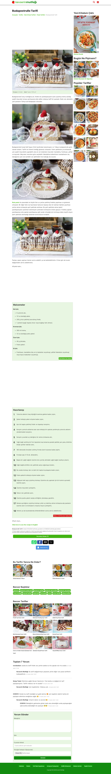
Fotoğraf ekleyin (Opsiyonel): (23, 750)
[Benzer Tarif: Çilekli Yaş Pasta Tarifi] (62, 609)
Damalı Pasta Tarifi (57, 634)
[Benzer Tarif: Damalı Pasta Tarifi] (62, 626)
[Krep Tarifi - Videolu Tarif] (92, 104)
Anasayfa (15, 15)
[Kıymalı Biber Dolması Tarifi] (92, 130)
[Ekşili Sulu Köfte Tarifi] (79, 117)
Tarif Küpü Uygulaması (38, 766)
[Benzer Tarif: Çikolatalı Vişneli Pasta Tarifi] (42, 642)
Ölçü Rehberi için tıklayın (65, 358)
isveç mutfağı (17, 593)
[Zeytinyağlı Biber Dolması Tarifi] (92, 91)
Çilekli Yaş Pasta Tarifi (58, 617)
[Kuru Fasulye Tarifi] (79, 156)
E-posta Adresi (19, 742)
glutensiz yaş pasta (64, 590)
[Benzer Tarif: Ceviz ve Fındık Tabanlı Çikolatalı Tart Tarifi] (22, 642)
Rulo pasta (15, 202)
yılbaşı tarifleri (66, 593)
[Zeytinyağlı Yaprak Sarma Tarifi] (92, 156)
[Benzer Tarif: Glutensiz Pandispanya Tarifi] (42, 609)
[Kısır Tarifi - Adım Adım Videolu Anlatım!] (79, 104)
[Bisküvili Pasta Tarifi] (92, 143)
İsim (15, 735)
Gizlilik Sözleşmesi (66, 766)
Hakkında (21, 766)
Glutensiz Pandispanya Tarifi (40, 617)
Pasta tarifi (36, 593)
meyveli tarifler (27, 593)
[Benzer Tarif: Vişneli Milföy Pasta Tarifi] (62, 642)
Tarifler (21, 15)
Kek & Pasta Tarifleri (30, 15)
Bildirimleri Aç (44, 547)
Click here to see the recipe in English (25, 525)
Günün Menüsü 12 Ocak (58, 578)
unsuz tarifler (57, 593)
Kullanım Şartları (77, 766)
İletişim (28, 766)
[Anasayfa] (25, 3)
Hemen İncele (78, 54)
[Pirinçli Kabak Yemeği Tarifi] (79, 130)
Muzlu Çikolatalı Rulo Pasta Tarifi (41, 634)
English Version (88, 766)
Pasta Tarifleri (41, 15)
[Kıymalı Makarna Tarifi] (79, 143)
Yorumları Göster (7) (42, 536)
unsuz (50, 593)
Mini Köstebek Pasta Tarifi (19, 634)
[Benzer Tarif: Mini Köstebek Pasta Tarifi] (22, 626)
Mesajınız (17, 718)
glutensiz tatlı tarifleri (51, 590)
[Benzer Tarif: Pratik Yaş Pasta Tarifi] (22, 609)
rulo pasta (43, 593)
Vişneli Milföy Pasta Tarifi (59, 650)
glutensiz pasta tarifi (26, 590)
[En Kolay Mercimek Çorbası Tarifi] (79, 91)
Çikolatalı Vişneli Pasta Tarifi (40, 650)
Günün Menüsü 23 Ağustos (83, 79)
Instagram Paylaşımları (53, 766)
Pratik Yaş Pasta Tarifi (18, 617)
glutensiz (16, 590)
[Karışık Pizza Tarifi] (92, 117)
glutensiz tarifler (39, 590)
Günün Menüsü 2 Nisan (19, 578)
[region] (42, 32)
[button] (34, 542)
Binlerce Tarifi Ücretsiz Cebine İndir (62, 515)
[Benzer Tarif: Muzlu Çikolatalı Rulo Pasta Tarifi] (42, 626)
